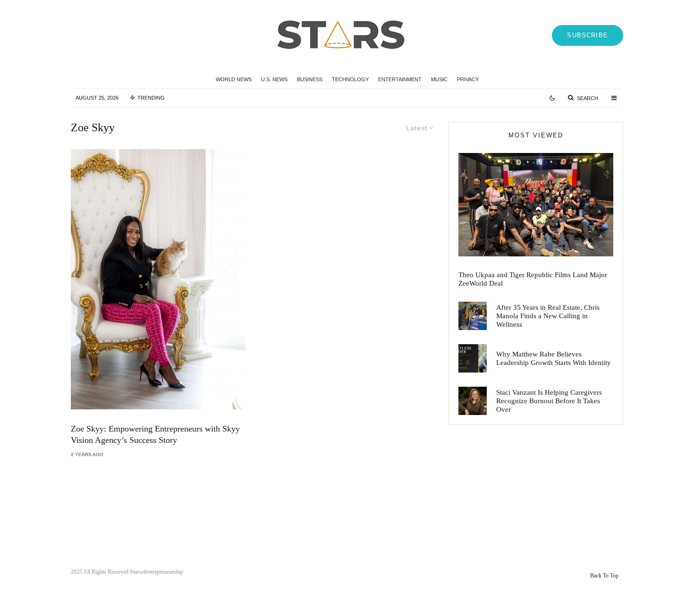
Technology (350, 79)
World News (234, 79)
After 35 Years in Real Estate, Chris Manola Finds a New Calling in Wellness (548, 316)
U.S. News (274, 79)
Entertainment (400, 79)
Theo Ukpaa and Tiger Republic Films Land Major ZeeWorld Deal (532, 279)
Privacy (468, 79)
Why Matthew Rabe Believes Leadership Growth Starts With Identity (553, 358)
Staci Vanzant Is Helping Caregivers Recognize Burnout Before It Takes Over (549, 401)
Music (439, 79)
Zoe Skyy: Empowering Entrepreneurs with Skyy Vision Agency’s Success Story (155, 434)
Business (309, 79)
